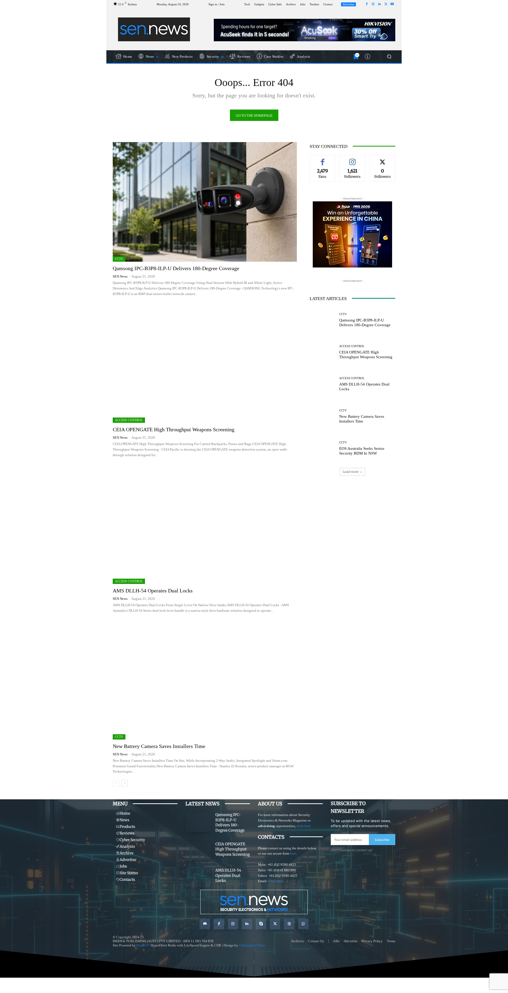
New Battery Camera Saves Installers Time (159, 746)
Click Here (276, 881)
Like (322, 159)
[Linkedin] (379, 4)
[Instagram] (373, 4)
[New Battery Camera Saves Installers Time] (205, 679)
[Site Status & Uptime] (368, 56)
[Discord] (204, 924)
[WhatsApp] (303, 924)
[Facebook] (367, 4)
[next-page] (124, 783)
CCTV (119, 259)
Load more (351, 472)
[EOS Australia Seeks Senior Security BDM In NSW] (322, 448)
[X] (386, 4)
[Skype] (261, 924)
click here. (304, 826)
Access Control (129, 420)
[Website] (289, 924)
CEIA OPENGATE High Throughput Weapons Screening (173, 429)
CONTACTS (271, 837)
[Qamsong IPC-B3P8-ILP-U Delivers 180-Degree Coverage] (205, 202)
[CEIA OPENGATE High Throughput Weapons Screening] (205, 363)
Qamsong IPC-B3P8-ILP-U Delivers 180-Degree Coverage (176, 268)
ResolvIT (143, 945)
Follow (352, 159)
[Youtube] (392, 4)
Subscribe (382, 840)
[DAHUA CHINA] (352, 234)
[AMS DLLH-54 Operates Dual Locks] (205, 524)
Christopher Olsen (252, 945)
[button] (389, 56)
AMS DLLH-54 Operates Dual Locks (153, 590)
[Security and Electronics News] (154, 29)
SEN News (120, 276)
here (293, 853)
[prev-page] (116, 783)
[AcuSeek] (304, 30)
